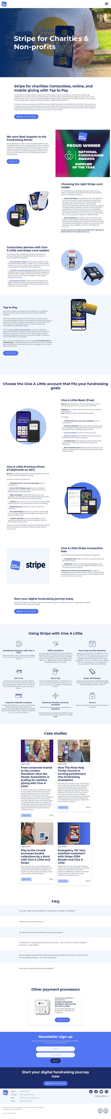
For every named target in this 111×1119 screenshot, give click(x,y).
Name (55, 1049)
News (13, 1101)
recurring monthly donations (18, 712)
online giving (88, 660)
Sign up (55, 1061)
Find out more (62, 1020)
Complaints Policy (26, 1101)
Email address (55, 1055)
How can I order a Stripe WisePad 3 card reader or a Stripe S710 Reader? (47, 911)
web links (45, 106)
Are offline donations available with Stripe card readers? (41, 932)
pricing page (72, 214)
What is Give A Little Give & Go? (31, 922)
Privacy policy (24, 1091)
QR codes (36, 106)
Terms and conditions (27, 1094)
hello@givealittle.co (101, 1096)
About (13, 1091)
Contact (14, 1094)
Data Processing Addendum (29, 1098)
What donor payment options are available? (36, 968)
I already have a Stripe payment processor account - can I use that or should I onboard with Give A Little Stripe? (52, 944)
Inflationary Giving (93, 662)
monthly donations (69, 106)
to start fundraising (55, 1083)
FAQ (12, 1098)
